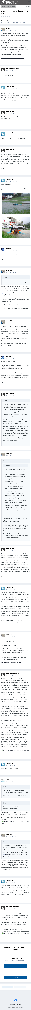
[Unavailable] (16, 203)
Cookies (19, 1004)
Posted (12, 30)
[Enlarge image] (15, 294)
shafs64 (8, 249)
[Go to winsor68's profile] (3, 29)
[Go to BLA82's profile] (3, 780)
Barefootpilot (10, 87)
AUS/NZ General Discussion (18, 22)
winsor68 (5, 20)
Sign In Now (16, 977)
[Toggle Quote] (3, 277)
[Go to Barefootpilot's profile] (3, 87)
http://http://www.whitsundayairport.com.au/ (12, 58)
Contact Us (12, 1004)
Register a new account (15, 966)
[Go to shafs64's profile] (3, 249)
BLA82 (8, 779)
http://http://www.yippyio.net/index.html (11, 662)
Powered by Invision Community (15, 1007)
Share (8, 987)
